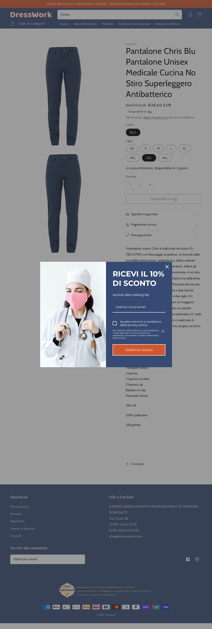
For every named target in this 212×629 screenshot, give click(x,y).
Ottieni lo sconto (139, 350)
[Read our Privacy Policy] (162, 331)
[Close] (167, 267)
